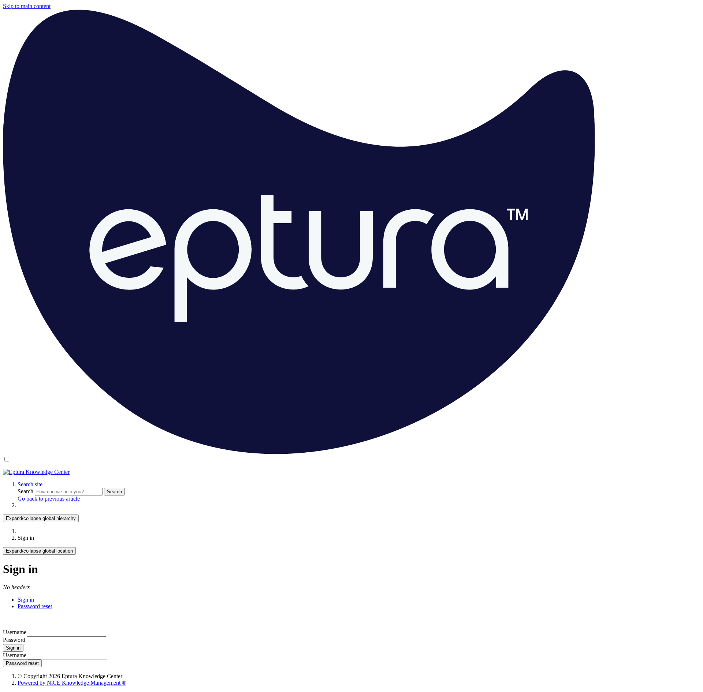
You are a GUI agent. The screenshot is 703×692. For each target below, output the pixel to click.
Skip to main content (27, 6)
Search (26, 491)
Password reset (35, 606)
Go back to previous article (49, 498)
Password (14, 640)
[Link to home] (36, 472)
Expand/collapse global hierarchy (41, 518)
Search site (30, 484)
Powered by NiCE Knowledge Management (72, 683)
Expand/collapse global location (39, 551)
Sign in (26, 599)
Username (14, 632)
